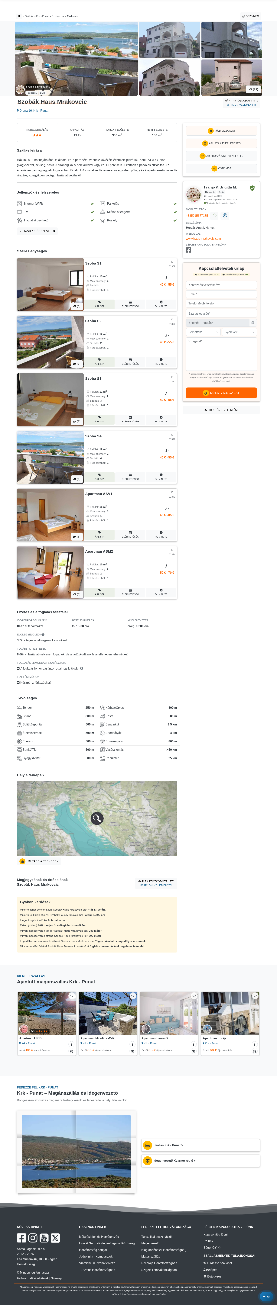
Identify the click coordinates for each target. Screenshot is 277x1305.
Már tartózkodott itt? (241, 102)
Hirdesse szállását (219, 1263)
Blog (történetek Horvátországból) (163, 1250)
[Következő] (69, 1013)
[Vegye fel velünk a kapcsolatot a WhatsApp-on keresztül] (214, 216)
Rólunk (208, 1241)
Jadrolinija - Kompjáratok (95, 1256)
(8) (78, 594)
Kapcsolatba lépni (216, 1234)
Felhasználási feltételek (33, 1278)
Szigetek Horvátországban (159, 1269)
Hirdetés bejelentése (223, 410)
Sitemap (56, 1278)
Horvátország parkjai (93, 1250)
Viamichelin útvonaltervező (97, 1263)
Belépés (211, 1269)
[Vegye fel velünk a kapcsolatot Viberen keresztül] (224, 216)
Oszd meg (252, 16)
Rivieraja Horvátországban (159, 1263)
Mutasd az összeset (36, 231)
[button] (97, 818)
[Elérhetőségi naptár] (71, 1051)
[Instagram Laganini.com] (32, 1238)
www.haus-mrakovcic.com (203, 238)
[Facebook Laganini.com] (21, 1238)
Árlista (99, 306)
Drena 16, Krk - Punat (33, 110)
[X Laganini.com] (55, 1238)
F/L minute (161, 306)
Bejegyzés (214, 1276)
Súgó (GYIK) (212, 1247)
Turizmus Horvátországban (97, 1269)
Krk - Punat (42, 16)
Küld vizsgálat (224, 130)
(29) (255, 89)
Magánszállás (150, 1256)
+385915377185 (197, 215)
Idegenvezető (150, 1243)
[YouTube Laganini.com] (44, 1238)
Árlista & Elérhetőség (224, 143)
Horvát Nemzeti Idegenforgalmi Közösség (107, 1243)
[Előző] (24, 1013)
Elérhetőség (130, 306)
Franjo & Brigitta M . (38, 86)
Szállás (29, 16)
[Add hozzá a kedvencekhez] (71, 995)
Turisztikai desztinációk (156, 1236)
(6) (78, 306)
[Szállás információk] (71, 1044)
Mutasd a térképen (42, 861)
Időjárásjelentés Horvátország (99, 1236)
